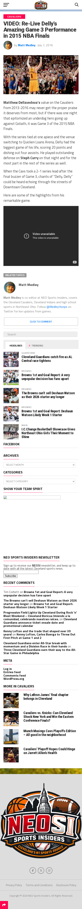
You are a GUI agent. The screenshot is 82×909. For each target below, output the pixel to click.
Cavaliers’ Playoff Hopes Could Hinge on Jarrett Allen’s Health (49, 751)
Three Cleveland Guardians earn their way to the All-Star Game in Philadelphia (39, 651)
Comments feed (14, 675)
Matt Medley (26, 45)
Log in (7, 668)
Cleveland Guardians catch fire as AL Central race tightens (47, 359)
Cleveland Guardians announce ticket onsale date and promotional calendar (40, 622)
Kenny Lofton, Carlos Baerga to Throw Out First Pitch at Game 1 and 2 (39, 636)
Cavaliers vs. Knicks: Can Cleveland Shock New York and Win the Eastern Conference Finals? (48, 716)
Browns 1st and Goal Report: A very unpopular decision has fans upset (46, 377)
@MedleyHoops (57, 306)
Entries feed (12, 672)
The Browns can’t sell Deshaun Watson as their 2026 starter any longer (48, 395)
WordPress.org (13, 678)
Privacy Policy (14, 885)
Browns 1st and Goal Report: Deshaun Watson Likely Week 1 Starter (47, 413)
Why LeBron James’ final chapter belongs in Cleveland (45, 697)
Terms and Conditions (39, 885)
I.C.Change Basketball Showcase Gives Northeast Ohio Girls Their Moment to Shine (48, 433)
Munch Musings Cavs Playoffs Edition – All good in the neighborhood (49, 733)
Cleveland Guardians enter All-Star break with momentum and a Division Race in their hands (35, 645)
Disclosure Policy (66, 885)
